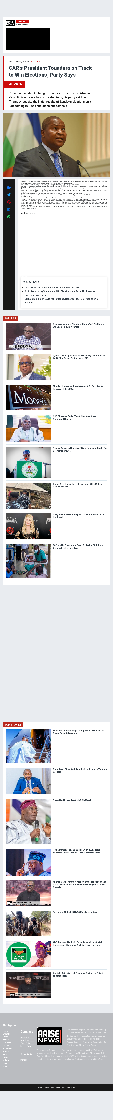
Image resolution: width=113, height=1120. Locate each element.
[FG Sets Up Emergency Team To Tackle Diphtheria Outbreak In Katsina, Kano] (28, 544)
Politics (6, 1046)
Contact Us (25, 1043)
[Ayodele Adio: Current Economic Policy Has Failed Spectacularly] (28, 972)
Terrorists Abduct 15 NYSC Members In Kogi (75, 912)
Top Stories (12, 724)
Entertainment (9, 1048)
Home (5, 1031)
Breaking (6, 1034)
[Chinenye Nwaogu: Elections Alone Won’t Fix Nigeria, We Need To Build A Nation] (28, 323)
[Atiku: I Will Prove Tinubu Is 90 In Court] (28, 799)
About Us (24, 1037)
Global (6, 1037)
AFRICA (15, 84)
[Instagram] (23, 276)
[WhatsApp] (25, 276)
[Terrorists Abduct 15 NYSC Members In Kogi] (28, 911)
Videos (6, 1060)
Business (7, 1043)
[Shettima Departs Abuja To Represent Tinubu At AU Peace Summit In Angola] (28, 730)
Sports (6, 1051)
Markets (23, 1060)
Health (5, 1057)
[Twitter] (22, 276)
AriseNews (34, 62)
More (5, 1066)
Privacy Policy (26, 1046)
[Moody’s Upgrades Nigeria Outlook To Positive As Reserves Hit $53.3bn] (28, 385)
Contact (6, 1063)
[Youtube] (26, 276)
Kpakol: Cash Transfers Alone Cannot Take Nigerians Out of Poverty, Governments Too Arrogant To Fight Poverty (79, 884)
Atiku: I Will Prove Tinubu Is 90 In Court (72, 800)
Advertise (24, 1040)
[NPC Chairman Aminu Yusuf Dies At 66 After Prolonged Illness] (28, 416)
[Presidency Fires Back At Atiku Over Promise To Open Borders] (28, 768)
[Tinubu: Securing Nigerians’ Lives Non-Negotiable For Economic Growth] (28, 447)
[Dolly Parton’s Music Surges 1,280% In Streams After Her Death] (28, 514)
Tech (5, 1054)
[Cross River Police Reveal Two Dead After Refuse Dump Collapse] (28, 483)
